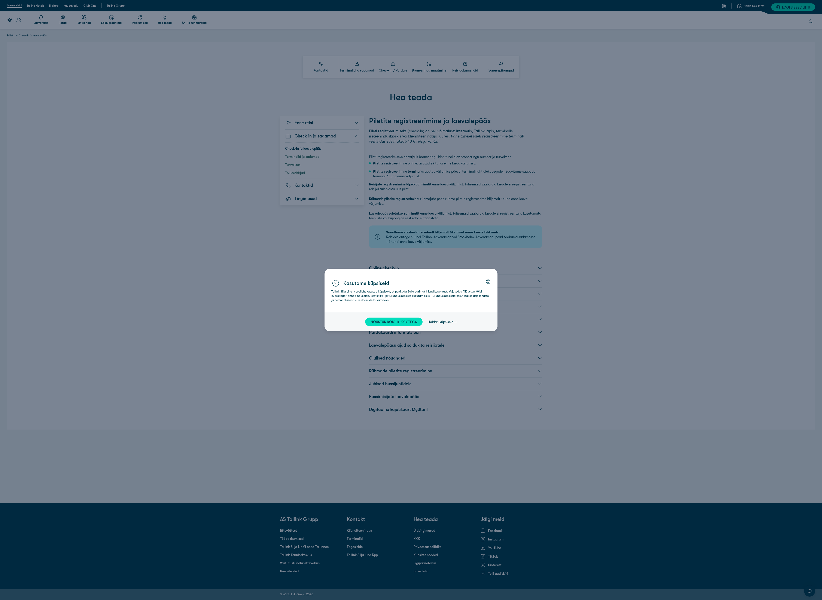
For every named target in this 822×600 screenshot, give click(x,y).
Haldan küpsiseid (440, 322)
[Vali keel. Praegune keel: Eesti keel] (488, 281)
